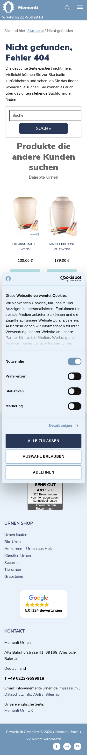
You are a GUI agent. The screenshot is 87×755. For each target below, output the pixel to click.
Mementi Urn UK (18, 710)
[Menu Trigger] (80, 7)
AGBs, (38, 694)
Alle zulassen (43, 441)
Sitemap (52, 694)
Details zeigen (60, 425)
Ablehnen (43, 472)
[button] (43, 604)
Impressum (68, 688)
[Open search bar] (67, 7)
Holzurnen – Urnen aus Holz (28, 548)
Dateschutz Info (17, 694)
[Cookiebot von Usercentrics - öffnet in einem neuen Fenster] (61, 278)
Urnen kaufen (15, 534)
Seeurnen (12, 562)
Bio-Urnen (13, 541)
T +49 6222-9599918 (24, 678)
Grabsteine (13, 576)
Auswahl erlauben (43, 456)
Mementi (28, 7)
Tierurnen (12, 569)
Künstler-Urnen (17, 555)
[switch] (74, 376)
